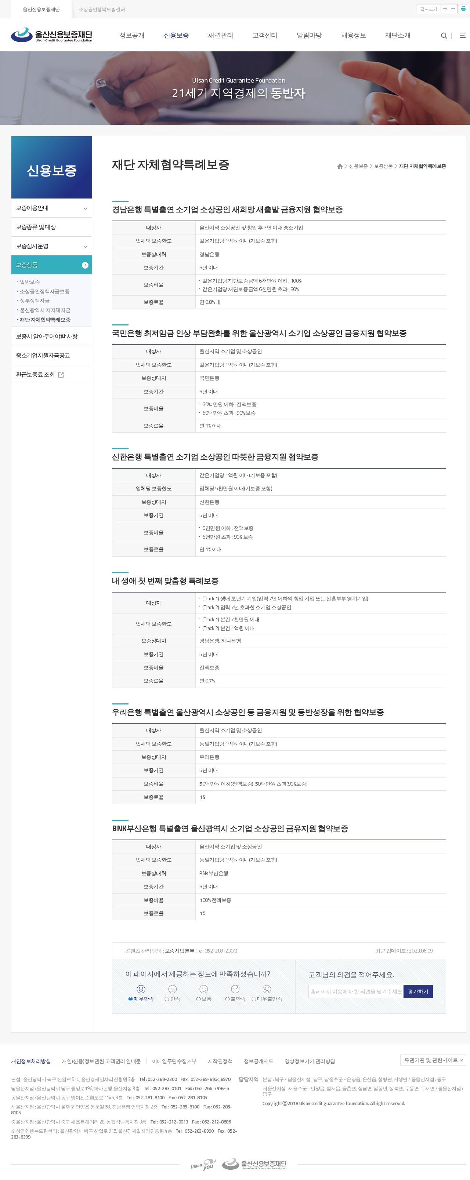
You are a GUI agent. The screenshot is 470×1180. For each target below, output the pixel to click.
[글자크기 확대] (445, 8)
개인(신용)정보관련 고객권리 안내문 (101, 1061)
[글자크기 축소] (453, 8)
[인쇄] (463, 8)
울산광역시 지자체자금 (45, 310)
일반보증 (30, 281)
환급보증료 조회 (35, 374)
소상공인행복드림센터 (102, 9)
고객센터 (264, 35)
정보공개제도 (259, 1061)
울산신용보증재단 (41, 9)
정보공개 (131, 35)
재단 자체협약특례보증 (45, 319)
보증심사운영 (32, 245)
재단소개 (397, 35)
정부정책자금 (35, 300)
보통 (207, 999)
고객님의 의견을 (351, 974)
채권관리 (220, 35)
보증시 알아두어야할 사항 (46, 336)
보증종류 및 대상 (35, 226)
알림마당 (309, 35)
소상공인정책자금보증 (45, 291)
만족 (175, 999)
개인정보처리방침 (31, 1061)
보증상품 (26, 264)
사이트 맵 (459, 35)
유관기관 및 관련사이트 (431, 1060)
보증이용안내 (32, 207)
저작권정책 (220, 1061)
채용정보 (353, 35)
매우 (143, 999)
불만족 (238, 999)
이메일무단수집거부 (174, 1061)
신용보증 (176, 35)
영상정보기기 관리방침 (310, 1061)
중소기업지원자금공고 (43, 355)
